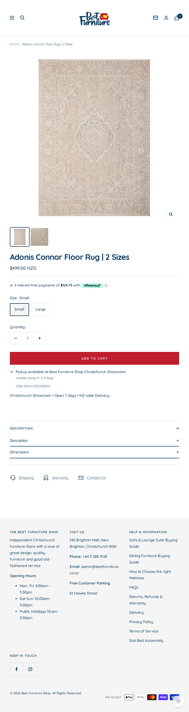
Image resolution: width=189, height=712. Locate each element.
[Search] (22, 18)
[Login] (166, 18)
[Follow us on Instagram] (30, 669)
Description (21, 428)
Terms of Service (143, 631)
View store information (33, 386)
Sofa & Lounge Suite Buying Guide (153, 543)
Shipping (26, 477)
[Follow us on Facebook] (16, 669)
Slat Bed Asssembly (146, 640)
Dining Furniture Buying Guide (149, 558)
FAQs (133, 587)
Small (19, 309)
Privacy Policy (141, 621)
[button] (94, 441)
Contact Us (96, 477)
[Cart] (176, 18)
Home (14, 44)
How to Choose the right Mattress (150, 574)
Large (41, 309)
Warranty (60, 477)
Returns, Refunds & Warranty (145, 599)
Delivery (136, 612)
